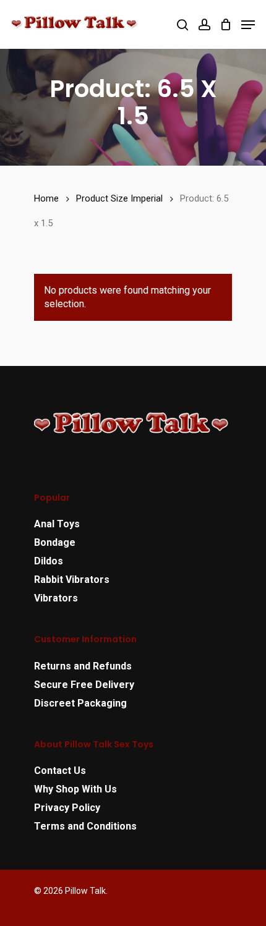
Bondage (54, 542)
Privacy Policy (67, 807)
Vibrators (56, 598)
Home (46, 198)
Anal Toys (57, 524)
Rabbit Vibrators (71, 579)
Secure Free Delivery (84, 684)
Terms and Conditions (85, 826)
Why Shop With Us (75, 789)
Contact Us (60, 770)
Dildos (48, 561)
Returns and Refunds (83, 666)
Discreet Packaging (80, 703)
